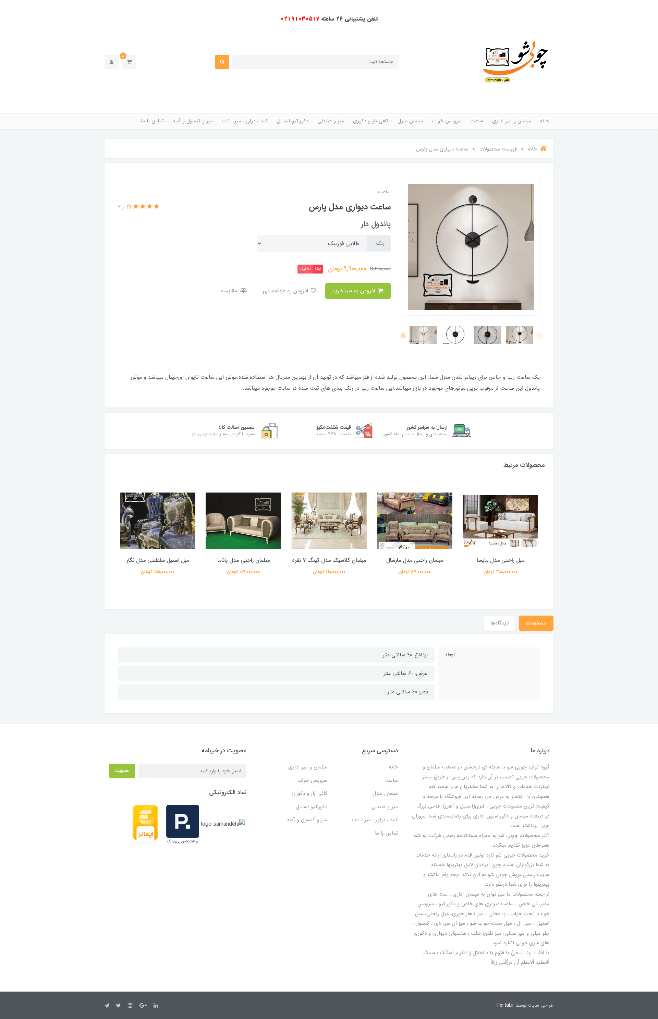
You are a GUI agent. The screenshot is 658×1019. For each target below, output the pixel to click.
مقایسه (230, 291)
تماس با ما (152, 121)
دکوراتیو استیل (292, 121)
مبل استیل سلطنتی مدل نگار (243, 560)
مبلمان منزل (410, 121)
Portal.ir (505, 1005)
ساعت (477, 121)
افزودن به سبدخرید (354, 291)
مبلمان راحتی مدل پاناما (329, 560)
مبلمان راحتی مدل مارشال (500, 560)
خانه (544, 121)
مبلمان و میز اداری (511, 121)
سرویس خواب (447, 121)
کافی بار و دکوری (371, 121)
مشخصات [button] (536, 623)
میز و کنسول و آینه (193, 121)
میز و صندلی (330, 121)
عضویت (122, 770)
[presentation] (539, 335)
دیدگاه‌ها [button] (499, 623)
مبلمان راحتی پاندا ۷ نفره (157, 560)
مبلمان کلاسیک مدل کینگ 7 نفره (415, 560)
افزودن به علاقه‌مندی (286, 291)
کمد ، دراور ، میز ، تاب (245, 121)
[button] (129, 62)
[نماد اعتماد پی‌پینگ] (182, 824)
